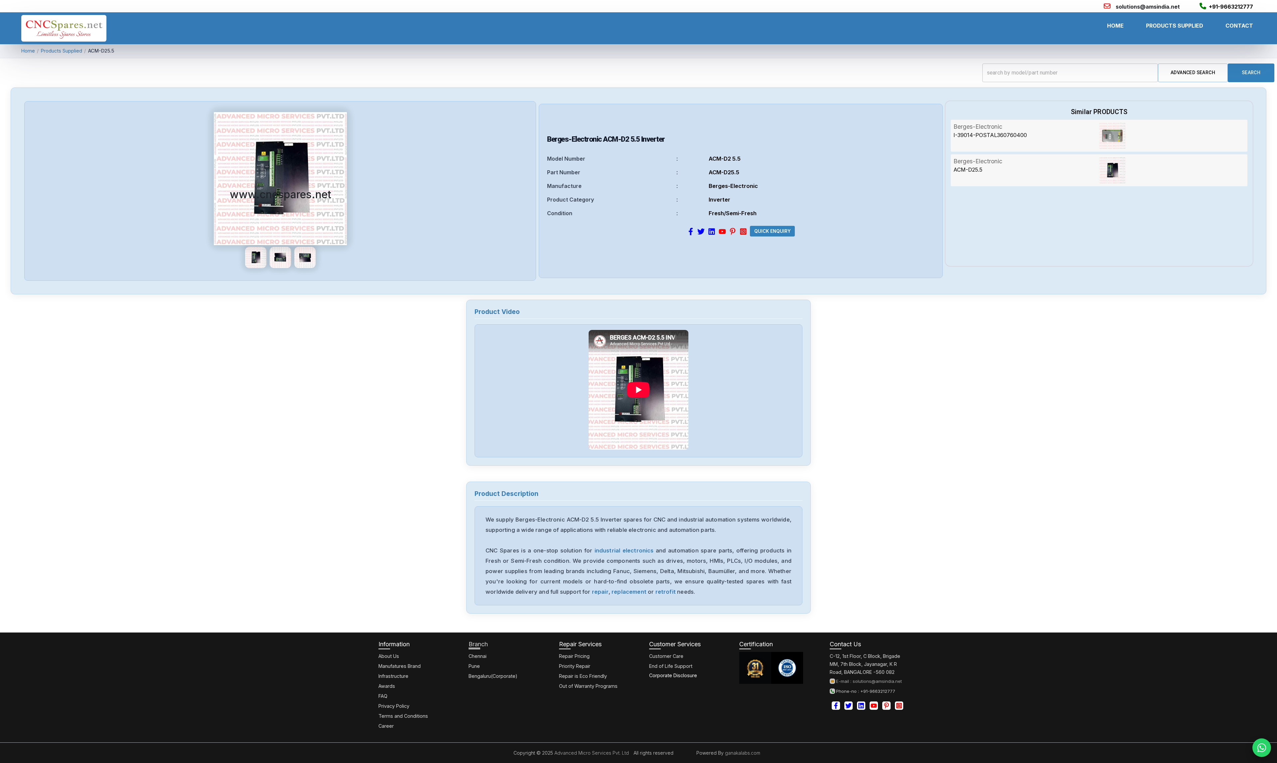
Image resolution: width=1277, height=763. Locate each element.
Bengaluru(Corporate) (493, 676)
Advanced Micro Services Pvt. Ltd (591, 753)
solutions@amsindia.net (1148, 6)
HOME (1115, 25)
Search (1251, 72)
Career (386, 726)
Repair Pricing (574, 656)
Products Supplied (61, 51)
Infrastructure (393, 676)
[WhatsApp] (1261, 747)
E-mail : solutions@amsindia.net (869, 681)
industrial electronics (624, 550)
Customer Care (666, 656)
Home (28, 51)
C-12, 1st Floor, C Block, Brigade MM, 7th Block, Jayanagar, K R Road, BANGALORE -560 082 (865, 664)
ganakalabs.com (742, 753)
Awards (386, 686)
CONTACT (1239, 25)
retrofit (665, 591)
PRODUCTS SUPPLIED (1174, 25)
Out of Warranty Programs (588, 686)
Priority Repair (574, 666)
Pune (474, 666)
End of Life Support (670, 666)
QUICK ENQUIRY (772, 231)
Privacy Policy (393, 706)
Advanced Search (1193, 72)
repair (600, 591)
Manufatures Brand (399, 666)
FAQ (382, 696)
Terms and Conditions (403, 716)
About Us (388, 656)
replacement (629, 591)
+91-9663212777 (1231, 6)
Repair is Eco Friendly (583, 676)
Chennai (478, 656)
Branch (478, 644)
